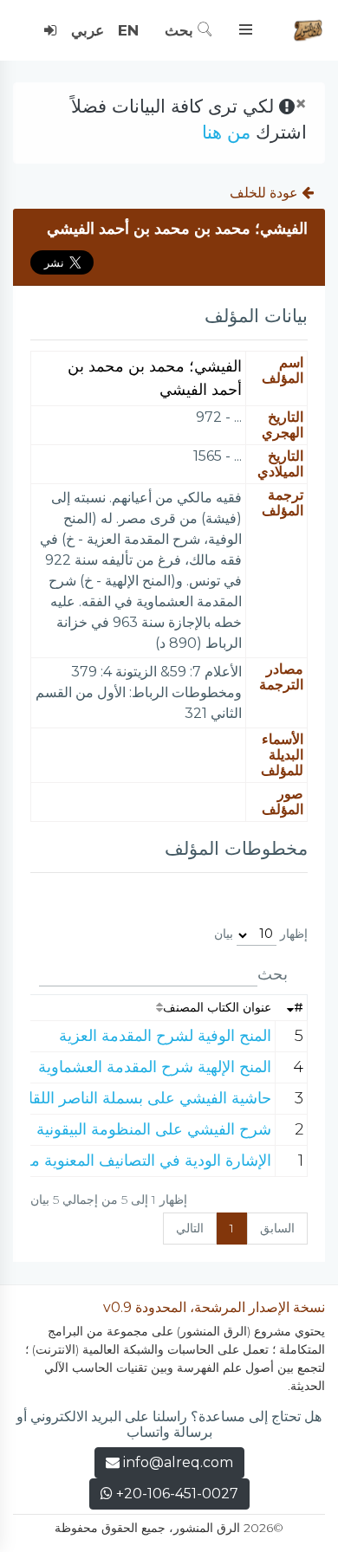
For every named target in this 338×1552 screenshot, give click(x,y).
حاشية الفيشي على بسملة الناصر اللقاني (141, 1098)
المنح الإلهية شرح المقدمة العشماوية (154, 1067)
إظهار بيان (261, 933)
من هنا (226, 132)
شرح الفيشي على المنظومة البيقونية (153, 1129)
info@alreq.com (178, 1462)
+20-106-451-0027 (175, 1493)
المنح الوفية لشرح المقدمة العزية (165, 1035)
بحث (181, 30)
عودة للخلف (266, 192)
